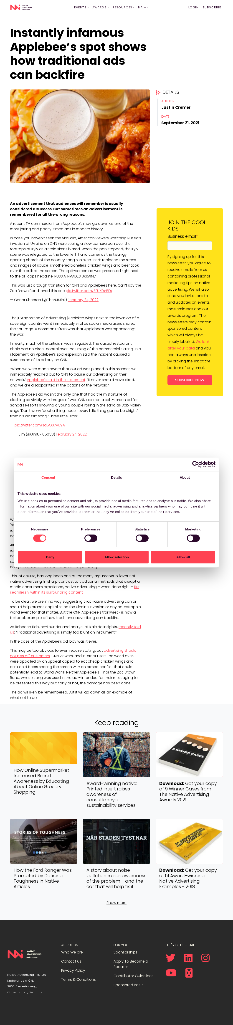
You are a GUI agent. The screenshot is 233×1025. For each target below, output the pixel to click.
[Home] (21, 7)
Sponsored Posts (129, 985)
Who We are (72, 952)
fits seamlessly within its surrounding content (74, 589)
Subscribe (212, 7)
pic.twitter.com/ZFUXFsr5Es (89, 290)
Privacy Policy (73, 970)
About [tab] (185, 477)
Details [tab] (116, 477)
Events (80, 7)
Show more (116, 902)
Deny (50, 557)
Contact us (71, 961)
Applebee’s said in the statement (56, 379)
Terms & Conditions (78, 979)
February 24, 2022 (83, 299)
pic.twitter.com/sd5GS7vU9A (40, 425)
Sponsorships (125, 952)
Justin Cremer (176, 107)
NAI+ (142, 7)
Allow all (183, 557)
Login (193, 7)
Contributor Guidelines (133, 975)
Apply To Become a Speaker (131, 964)
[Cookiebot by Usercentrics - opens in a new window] (195, 464)
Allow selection (116, 557)
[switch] (90, 538)
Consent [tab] (48, 477)
